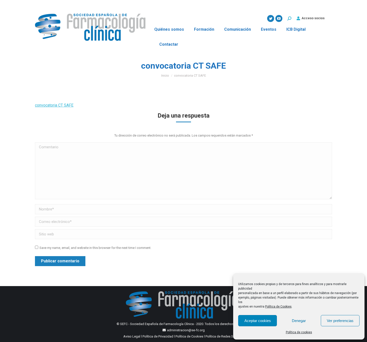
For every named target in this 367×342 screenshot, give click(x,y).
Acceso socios (313, 18)
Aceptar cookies (257, 321)
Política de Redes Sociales (224, 336)
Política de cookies (299, 332)
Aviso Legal (131, 336)
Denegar (299, 321)
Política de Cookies (278, 306)
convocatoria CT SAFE (54, 105)
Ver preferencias (340, 321)
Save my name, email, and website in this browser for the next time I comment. (95, 248)
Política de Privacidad (158, 336)
